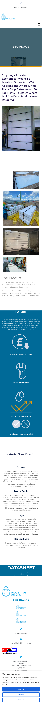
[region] (21, 687)
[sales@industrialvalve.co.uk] (21, 639)
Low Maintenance (21, 382)
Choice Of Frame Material (21, 434)
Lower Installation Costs (21, 354)
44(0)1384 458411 (21, 7)
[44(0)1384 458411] (21, 3)
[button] (39, 24)
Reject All (21, 700)
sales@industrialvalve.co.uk (21, 643)
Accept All (21, 689)
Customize (21, 694)
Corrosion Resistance (21, 416)
